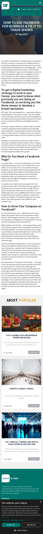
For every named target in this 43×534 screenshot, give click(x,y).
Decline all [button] (31, 525)
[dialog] (21, 517)
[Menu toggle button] (40, 2)
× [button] (40, 502)
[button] (21, 520)
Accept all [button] (11, 525)
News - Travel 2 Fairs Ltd (31, 9)
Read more (5, 517)
